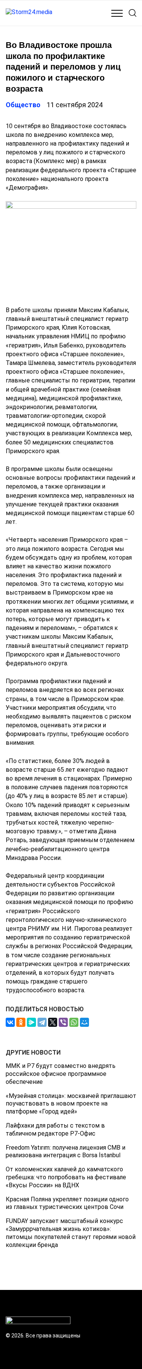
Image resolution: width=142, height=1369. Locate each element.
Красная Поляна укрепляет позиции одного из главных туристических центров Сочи (67, 1203)
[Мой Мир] (84, 1022)
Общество (23, 105)
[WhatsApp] (73, 1022)
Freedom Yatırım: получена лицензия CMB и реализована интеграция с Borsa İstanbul (65, 1151)
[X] (52, 1022)
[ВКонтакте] (10, 1022)
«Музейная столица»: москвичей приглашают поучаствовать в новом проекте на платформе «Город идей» (71, 1103)
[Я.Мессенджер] (31, 1022)
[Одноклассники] (20, 1022)
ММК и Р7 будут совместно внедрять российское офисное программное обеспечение (60, 1073)
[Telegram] (42, 1022)
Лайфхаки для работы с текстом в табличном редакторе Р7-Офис (55, 1129)
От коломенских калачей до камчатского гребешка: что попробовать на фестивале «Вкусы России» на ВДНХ (66, 1177)
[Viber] (63, 1022)
